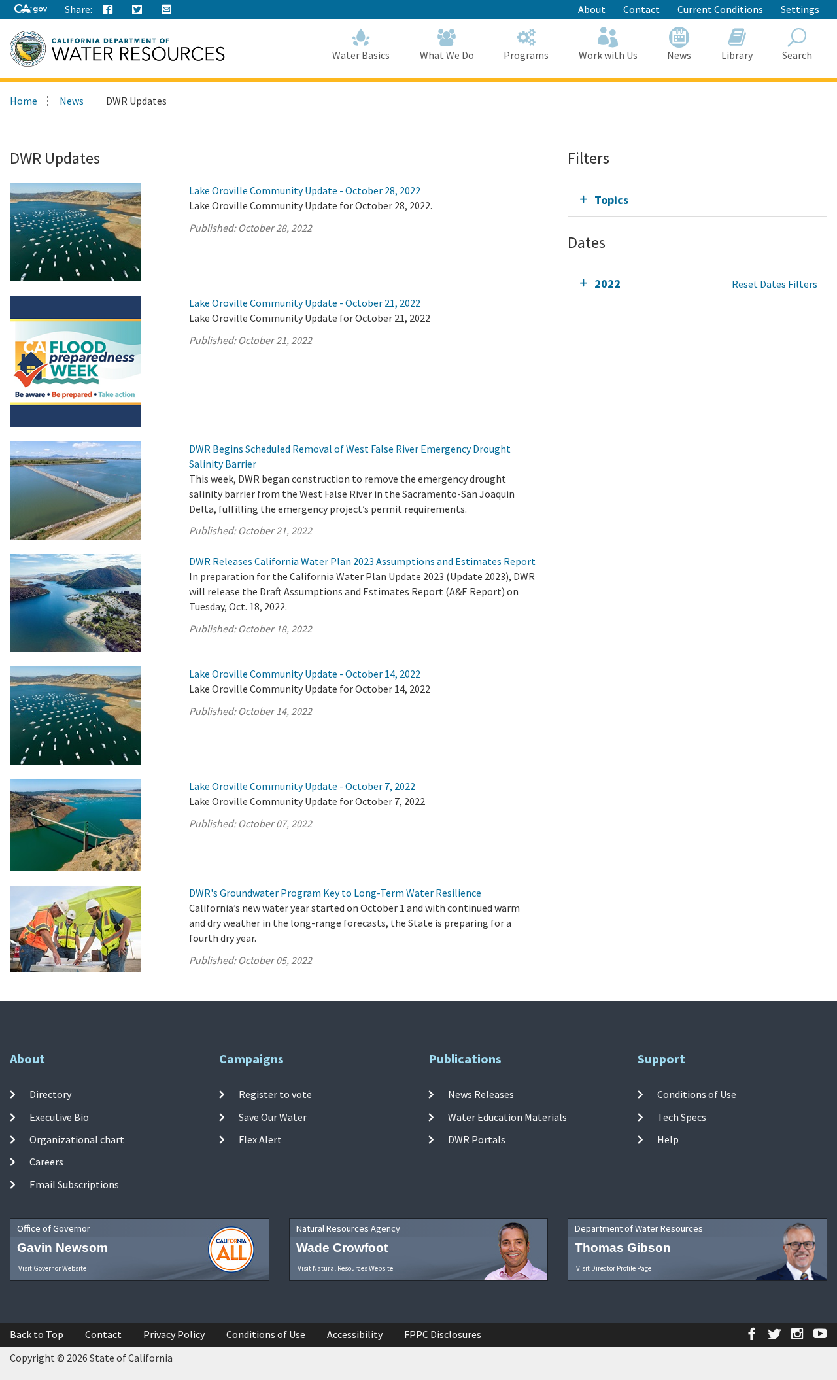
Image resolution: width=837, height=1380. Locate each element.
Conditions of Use (696, 1094)
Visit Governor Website (52, 1268)
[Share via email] (167, 10)
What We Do (447, 54)
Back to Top (36, 1334)
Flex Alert (260, 1139)
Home (23, 100)
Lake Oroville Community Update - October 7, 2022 (302, 786)
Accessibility (355, 1334)
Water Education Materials (507, 1116)
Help (668, 1139)
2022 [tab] (607, 283)
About (592, 9)
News (679, 54)
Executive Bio (59, 1116)
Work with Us (608, 54)
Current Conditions (720, 9)
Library (737, 54)
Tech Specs (681, 1116)
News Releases (481, 1094)
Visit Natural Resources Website (345, 1268)
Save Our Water (273, 1116)
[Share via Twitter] (137, 10)
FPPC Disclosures (442, 1334)
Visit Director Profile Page (613, 1268)
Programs (526, 54)
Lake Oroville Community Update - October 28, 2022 (304, 190)
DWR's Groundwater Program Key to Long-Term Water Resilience (335, 892)
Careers (46, 1161)
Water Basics (361, 54)
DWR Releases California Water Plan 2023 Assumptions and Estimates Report (362, 561)
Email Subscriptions (74, 1183)
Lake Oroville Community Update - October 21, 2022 (304, 302)
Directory (50, 1094)
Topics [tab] (611, 199)
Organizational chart (76, 1139)
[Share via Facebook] (108, 10)
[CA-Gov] (30, 9)
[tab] (697, 199)
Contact (641, 9)
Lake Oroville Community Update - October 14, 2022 (304, 673)
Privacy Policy (174, 1334)
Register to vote (275, 1094)
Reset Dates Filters (774, 283)
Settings (800, 9)
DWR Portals (476, 1139)
